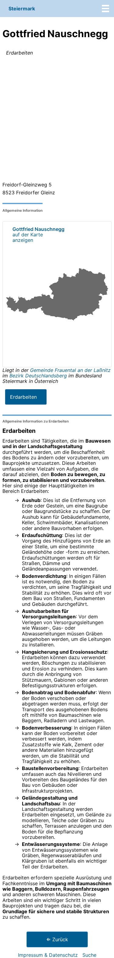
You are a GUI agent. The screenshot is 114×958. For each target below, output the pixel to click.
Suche (89, 955)
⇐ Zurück (57, 939)
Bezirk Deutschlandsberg (38, 376)
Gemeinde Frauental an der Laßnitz (70, 370)
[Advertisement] (57, 120)
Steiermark (22, 8)
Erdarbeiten (23, 397)
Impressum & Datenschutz (48, 955)
